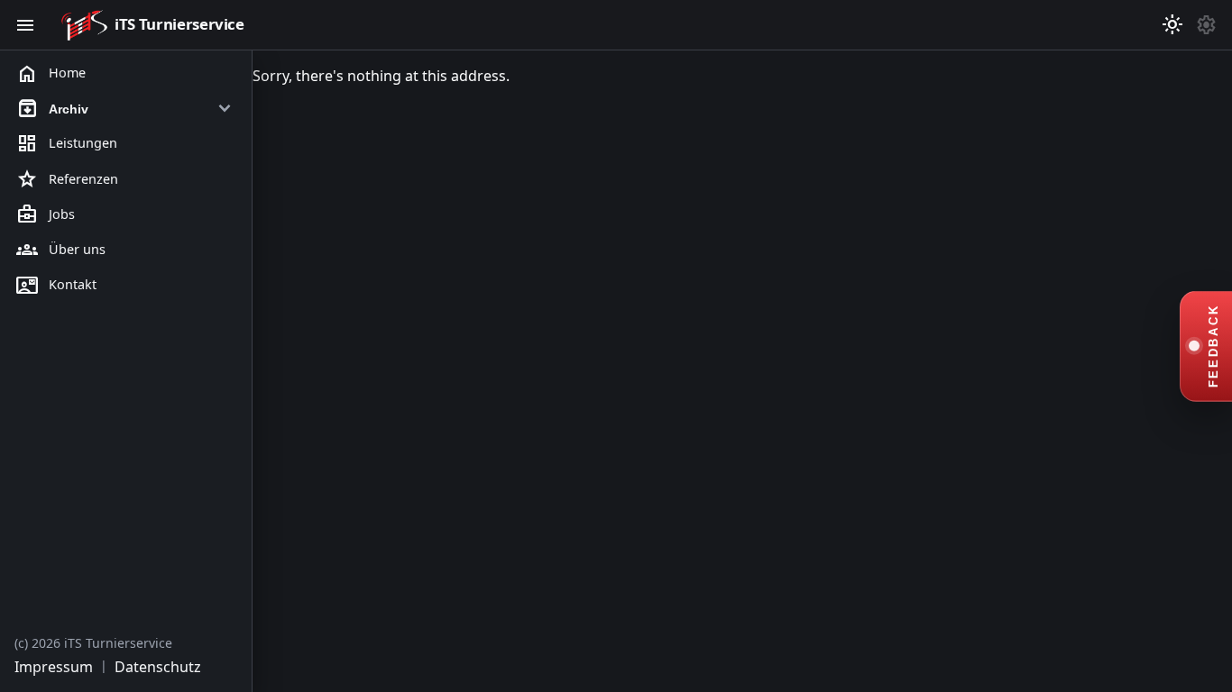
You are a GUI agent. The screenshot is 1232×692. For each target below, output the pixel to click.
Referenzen (67, 179)
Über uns (61, 249)
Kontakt (56, 285)
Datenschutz (158, 667)
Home (51, 73)
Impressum (53, 667)
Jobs (45, 214)
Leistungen (66, 144)
